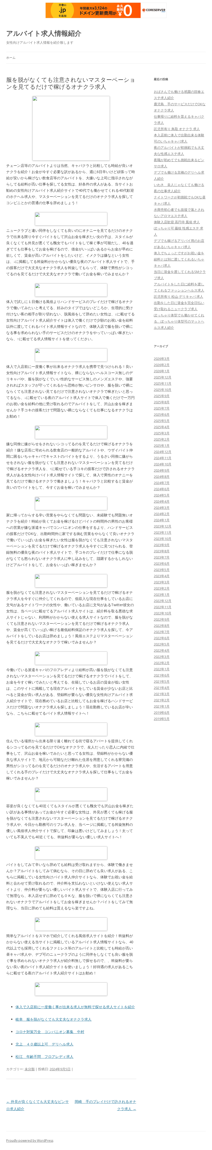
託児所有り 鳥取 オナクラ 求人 (177, 129)
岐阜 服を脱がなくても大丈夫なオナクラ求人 (54, 1019)
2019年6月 (162, 712)
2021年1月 (162, 706)
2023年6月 (162, 563)
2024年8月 (162, 476)
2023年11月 (162, 532)
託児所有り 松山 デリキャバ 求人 (178, 296)
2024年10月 (162, 464)
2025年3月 (162, 433)
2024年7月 (162, 482)
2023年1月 (162, 594)
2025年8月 (162, 402)
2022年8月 (162, 625)
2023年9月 (162, 545)
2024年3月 (162, 507)
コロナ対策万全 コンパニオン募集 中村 (50, 1031)
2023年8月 (162, 551)
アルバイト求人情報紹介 (43, 33)
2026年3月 (162, 358)
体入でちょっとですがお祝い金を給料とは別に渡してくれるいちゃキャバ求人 (179, 259)
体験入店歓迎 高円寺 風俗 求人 (177, 222)
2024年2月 (162, 513)
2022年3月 (162, 656)
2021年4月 (162, 687)
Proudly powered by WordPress (29, 1140)
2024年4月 (162, 501)
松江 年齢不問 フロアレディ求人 (44, 1056)
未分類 (30, 1069)
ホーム (11, 57)
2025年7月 (162, 408)
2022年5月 (162, 644)
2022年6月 (162, 638)
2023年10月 (162, 538)
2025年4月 (162, 427)
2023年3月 (162, 582)
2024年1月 (162, 520)
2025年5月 (162, 420)
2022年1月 (162, 669)
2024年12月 (162, 451)
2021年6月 (162, 675)
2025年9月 (162, 396)
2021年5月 (162, 681)
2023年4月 (162, 576)
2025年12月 (162, 377)
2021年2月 (162, 700)
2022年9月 (162, 619)
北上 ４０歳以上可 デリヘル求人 (44, 1044)
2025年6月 (162, 414)
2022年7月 (162, 631)
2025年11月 (162, 383)
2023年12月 (162, 526)
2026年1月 (162, 371)
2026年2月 (162, 364)
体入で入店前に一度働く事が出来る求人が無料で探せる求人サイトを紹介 (75, 1006)
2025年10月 (162, 389)
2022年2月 (162, 663)
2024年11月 (162, 458)
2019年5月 (162, 718)
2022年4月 (162, 650)
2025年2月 (162, 439)
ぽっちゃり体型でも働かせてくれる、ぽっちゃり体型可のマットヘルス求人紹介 (179, 321)
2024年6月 (162, 489)
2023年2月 (162, 588)
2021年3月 (162, 694)
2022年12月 (162, 600)
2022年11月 (162, 607)
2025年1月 (162, 445)
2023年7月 (162, 557)
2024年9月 (162, 470)
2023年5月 (162, 569)
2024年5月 (162, 495)
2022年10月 (162, 613)
